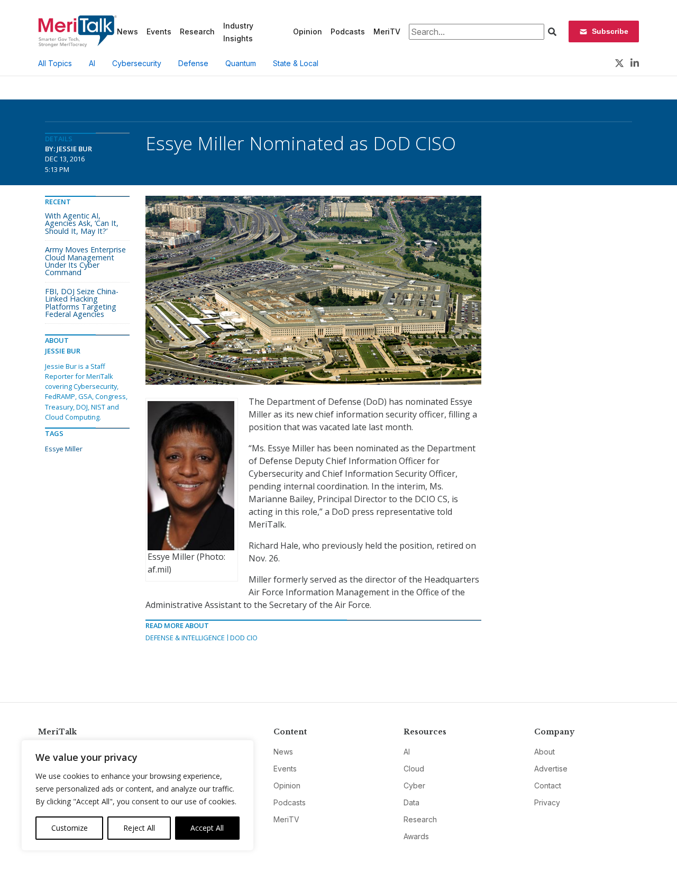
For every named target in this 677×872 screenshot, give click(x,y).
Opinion (307, 31)
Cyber (414, 785)
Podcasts (348, 31)
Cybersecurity (136, 63)
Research (197, 31)
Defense (193, 63)
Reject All (139, 828)
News (127, 31)
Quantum (240, 63)
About (544, 751)
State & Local (295, 63)
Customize (69, 828)
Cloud (414, 768)
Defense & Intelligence (185, 637)
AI (92, 63)
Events (159, 31)
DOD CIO (244, 637)
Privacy (547, 802)
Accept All (207, 828)
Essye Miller (64, 448)
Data (411, 802)
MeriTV (386, 31)
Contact (547, 785)
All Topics (55, 63)
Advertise (551, 768)
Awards (416, 836)
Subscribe (610, 31)
